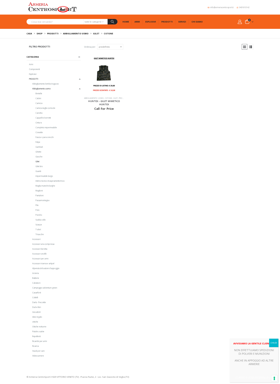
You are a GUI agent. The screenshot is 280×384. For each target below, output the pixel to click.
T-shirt (38, 229)
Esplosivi (150, 21)
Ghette (38, 151)
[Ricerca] (112, 21)
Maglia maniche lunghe (45, 185)
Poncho (38, 215)
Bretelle (38, 93)
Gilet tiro (39, 166)
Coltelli (35, 297)
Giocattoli (36, 312)
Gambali (39, 147)
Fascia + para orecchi (44, 137)
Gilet (115, 98)
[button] (244, 47)
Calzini (38, 98)
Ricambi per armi (39, 341)
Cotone (108, 98)
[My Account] (239, 22)
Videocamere (38, 355)
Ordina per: (90, 46)
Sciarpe (38, 224)
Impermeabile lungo (44, 176)
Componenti (34, 69)
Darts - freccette (39, 302)
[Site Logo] (52, 7)
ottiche (35, 321)
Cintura (38, 122)
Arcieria (35, 273)
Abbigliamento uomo (94, 98)
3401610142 (244, 7)
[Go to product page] (104, 74)
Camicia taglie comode (45, 108)
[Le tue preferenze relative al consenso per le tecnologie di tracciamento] (274, 378)
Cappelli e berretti (43, 117)
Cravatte (39, 132)
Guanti (38, 171)
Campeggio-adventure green (44, 287)
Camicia (38, 103)
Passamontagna (42, 200)
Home (125, 21)
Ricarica (35, 346)
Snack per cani (38, 351)
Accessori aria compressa (43, 244)
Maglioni (39, 190)
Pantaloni (39, 195)
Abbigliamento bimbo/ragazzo (45, 83)
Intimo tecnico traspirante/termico (50, 181)
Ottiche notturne (39, 326)
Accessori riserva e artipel (43, 263)
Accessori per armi (40, 258)
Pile (36, 205)
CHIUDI (273, 342)
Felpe (37, 142)
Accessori (36, 239)
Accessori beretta (39, 249)
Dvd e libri (36, 307)
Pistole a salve (38, 331)
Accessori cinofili (39, 253)
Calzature (36, 283)
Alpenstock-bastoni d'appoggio (45, 268)
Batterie (35, 278)
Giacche (38, 156)
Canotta (38, 113)
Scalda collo (40, 219)
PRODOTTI (123, 98)
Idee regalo (37, 317)
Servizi (182, 21)
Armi (137, 21)
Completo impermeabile (46, 127)
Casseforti (36, 292)
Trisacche (39, 234)
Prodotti (167, 21)
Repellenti (36, 336)
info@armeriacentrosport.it (221, 7)
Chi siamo (197, 21)
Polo (37, 210)
